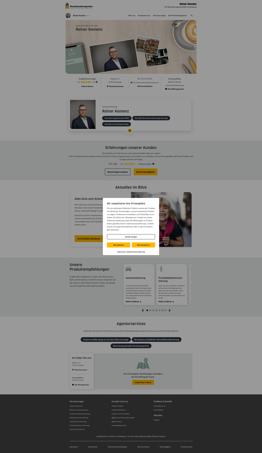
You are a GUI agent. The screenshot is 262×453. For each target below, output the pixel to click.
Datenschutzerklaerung (136, 252)
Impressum (121, 252)
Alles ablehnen (118, 245)
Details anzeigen (131, 237)
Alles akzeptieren (143, 245)
